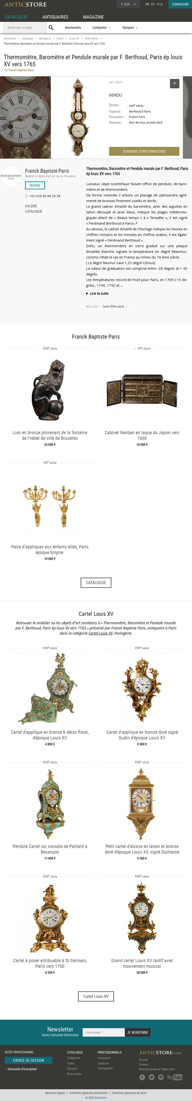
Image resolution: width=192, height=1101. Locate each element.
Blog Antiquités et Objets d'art (157, 1069)
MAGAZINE (93, 17)
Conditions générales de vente (129, 1093)
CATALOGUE (16, 17)
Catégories (73, 1058)
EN (153, 4)
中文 (160, 4)
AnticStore (10, 38)
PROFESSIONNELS (110, 1052)
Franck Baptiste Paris (47, 170)
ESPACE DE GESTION (28, 1060)
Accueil (143, 1060)
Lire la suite (99, 293)
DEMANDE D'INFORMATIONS (144, 151)
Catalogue (27, 38)
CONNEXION (180, 4)
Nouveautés (73, 27)
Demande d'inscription (22, 1069)
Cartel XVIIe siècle (113, 306)
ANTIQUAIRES (55, 17)
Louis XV (74, 38)
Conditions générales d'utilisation (88, 1093)
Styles (70, 1063)
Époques (72, 1068)
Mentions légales (55, 1093)
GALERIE (31, 206)
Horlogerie (45, 38)
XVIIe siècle (91, 38)
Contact (143, 1064)
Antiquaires (104, 1058)
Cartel (59, 38)
